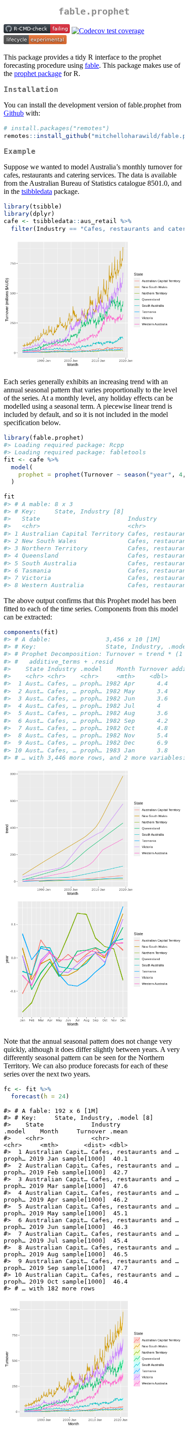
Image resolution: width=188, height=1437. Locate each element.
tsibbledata (36, 191)
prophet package (38, 73)
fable (92, 65)
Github (14, 113)
